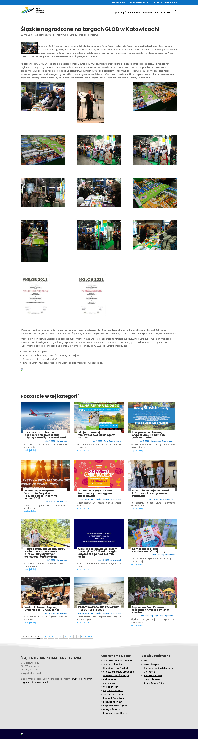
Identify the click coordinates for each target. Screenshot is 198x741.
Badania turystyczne (111, 499)
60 (70, 636)
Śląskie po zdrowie (113, 694)
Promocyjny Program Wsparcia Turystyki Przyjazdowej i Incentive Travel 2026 (41, 494)
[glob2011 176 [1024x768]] (155, 150)
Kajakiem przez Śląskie (115, 705)
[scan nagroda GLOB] (43, 295)
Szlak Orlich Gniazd (113, 664)
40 (65, 636)
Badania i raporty (139, 3)
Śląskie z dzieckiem (113, 690)
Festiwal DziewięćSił (113, 701)
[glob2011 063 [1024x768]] (99, 103)
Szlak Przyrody (110, 686)
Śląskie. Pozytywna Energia (62, 34)
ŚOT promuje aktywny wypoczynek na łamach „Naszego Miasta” (148, 435)
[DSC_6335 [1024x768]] (155, 193)
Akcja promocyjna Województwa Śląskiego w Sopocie (96, 435)
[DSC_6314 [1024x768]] (43, 241)
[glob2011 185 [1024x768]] (99, 193)
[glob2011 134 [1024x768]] (155, 97)
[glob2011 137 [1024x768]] (43, 150)
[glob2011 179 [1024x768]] (43, 193)
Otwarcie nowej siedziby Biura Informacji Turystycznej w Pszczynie (153, 493)
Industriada (109, 679)
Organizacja (118, 12)
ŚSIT (173, 499)
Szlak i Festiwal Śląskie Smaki (118, 660)
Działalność (118, 3)
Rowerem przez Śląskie (115, 713)
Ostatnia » (86, 636)
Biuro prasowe (168, 441)
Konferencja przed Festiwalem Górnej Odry (148, 550)
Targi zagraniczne (167, 616)
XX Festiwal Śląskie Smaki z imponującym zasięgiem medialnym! (96, 493)
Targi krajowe (91, 34)
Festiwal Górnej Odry (114, 698)
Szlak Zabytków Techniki (116, 668)
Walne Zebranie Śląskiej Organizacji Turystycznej (41, 608)
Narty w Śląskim (111, 709)
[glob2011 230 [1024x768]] (43, 97)
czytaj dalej (29, 450)
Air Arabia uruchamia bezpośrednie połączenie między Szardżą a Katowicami (45, 435)
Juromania (109, 683)
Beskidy (148, 660)
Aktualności (171, 3)
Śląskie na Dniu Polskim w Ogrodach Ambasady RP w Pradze (150, 609)
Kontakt (165, 12)
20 (60, 636)
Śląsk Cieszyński (152, 664)
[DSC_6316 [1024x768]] (99, 235)
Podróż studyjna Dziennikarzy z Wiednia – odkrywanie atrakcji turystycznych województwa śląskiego (44, 552)
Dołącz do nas (150, 12)
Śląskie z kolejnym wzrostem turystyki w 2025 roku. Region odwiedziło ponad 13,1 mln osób (98, 552)
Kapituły (155, 3)
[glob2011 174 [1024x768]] (99, 150)
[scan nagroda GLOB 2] (99, 295)
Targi (80, 34)
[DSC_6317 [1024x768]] (155, 235)
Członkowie (134, 12)
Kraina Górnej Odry (154, 683)
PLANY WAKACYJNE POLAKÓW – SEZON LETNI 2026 (98, 608)
